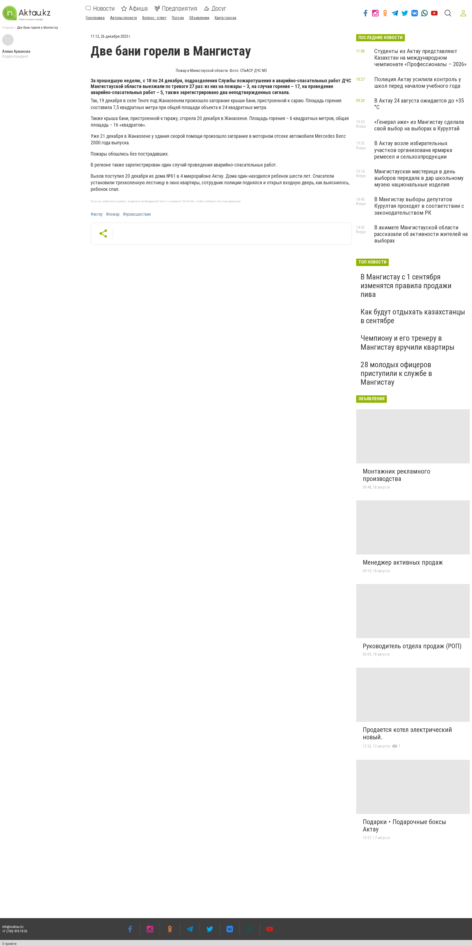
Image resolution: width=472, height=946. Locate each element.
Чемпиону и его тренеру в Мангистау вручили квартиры (408, 342)
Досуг (218, 8)
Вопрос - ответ (154, 18)
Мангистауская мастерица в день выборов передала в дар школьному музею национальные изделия (419, 178)
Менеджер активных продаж (403, 562)
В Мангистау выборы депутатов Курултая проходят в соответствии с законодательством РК (419, 206)
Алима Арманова (16, 51)
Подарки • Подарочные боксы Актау (404, 825)
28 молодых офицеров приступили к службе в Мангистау (396, 373)
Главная (8, 28)
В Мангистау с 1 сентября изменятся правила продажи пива (406, 285)
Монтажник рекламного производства (396, 475)
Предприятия (179, 8)
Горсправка (95, 18)
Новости (104, 8)
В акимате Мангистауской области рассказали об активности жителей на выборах (421, 234)
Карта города (225, 18)
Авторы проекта (123, 18)
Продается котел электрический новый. (407, 733)
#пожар (113, 214)
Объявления (199, 18)
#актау (97, 214)
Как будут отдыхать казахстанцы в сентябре (413, 316)
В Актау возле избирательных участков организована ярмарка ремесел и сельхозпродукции (413, 150)
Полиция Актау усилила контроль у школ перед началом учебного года (417, 82)
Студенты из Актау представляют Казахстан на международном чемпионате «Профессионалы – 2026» (420, 58)
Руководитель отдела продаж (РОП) (412, 646)
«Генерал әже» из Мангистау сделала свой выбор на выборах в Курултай (419, 125)
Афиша (138, 8)
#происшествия (137, 214)
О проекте (9, 944)
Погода (178, 18)
